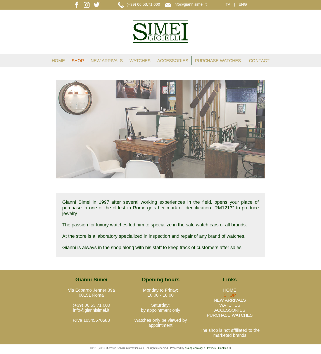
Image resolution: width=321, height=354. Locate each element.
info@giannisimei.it (190, 4)
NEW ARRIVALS (107, 60)
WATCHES (139, 60)
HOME (58, 60)
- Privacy (211, 348)
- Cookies (222, 348)
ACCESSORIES (172, 60)
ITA (227, 4)
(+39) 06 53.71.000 (143, 4)
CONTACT (259, 60)
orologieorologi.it (195, 348)
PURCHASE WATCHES (218, 60)
